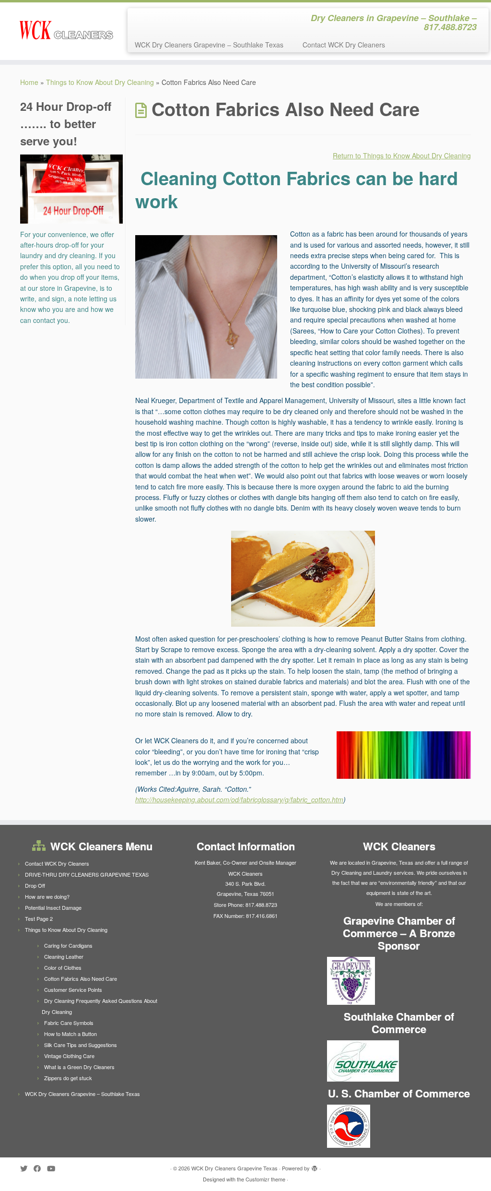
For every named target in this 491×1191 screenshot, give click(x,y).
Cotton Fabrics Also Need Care (80, 978)
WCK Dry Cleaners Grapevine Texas (234, 1168)
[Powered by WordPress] (314, 1166)
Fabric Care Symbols (69, 1022)
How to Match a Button (70, 1033)
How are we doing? (47, 896)
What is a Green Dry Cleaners (79, 1067)
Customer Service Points (73, 989)
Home (29, 82)
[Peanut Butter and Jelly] (303, 579)
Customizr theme (265, 1179)
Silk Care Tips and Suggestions (80, 1044)
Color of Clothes (63, 967)
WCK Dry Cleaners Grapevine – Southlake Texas (209, 44)
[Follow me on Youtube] (54, 1168)
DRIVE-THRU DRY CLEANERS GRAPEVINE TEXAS (87, 874)
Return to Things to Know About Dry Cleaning (402, 155)
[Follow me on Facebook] (40, 1168)
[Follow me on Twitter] (27, 1168)
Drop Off (35, 885)
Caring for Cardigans (68, 945)
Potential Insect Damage (53, 907)
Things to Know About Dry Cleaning (100, 82)
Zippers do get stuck (68, 1078)
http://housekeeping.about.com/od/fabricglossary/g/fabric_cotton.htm (239, 799)
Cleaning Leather (63, 956)
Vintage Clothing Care (69, 1056)
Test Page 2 (39, 918)
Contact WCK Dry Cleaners (344, 44)
